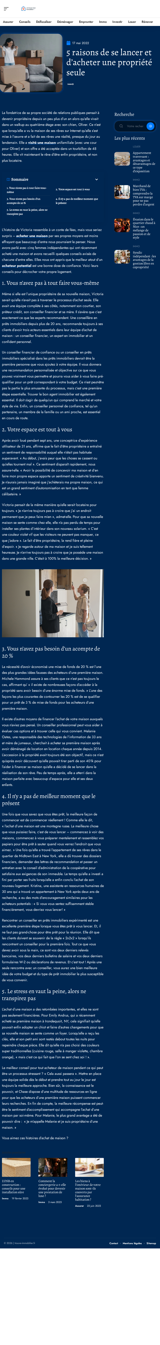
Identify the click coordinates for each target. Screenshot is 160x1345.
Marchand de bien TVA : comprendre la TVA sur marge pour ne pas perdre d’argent (143, 195)
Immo (71, 84)
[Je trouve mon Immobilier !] (28, 9)
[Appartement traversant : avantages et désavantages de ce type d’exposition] (122, 159)
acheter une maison (32, 235)
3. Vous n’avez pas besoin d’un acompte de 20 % (23, 201)
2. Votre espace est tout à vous (73, 189)
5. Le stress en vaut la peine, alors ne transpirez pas (27, 212)
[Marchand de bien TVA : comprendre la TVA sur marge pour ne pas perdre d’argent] (122, 192)
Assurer (79, 1206)
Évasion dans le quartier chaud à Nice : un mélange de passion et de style (144, 228)
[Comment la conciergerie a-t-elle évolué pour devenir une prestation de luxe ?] (52, 1167)
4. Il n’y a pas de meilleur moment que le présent (77, 201)
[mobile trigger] (7, 9)
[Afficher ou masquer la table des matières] (63, 179)
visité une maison (42, 142)
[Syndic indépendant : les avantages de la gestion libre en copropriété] (122, 257)
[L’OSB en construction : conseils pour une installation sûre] (16, 1167)
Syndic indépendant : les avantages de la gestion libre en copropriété (144, 259)
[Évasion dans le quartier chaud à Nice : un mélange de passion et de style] (122, 225)
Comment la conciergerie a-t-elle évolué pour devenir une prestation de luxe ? (52, 1188)
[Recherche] (153, 9)
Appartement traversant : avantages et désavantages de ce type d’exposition (144, 162)
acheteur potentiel (16, 265)
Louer (136, 146)
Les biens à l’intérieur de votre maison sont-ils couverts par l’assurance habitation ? (88, 1190)
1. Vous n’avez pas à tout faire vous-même (27, 190)
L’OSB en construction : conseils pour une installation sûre (13, 1186)
